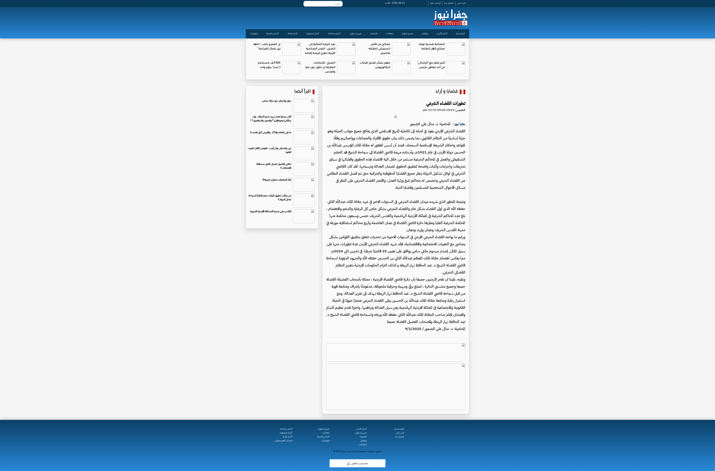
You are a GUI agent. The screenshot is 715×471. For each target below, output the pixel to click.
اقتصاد (374, 34)
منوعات (254, 34)
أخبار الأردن (441, 34)
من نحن (461, 3)
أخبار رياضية (272, 34)
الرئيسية (460, 34)
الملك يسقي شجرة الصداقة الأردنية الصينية (270, 211)
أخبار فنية (292, 34)
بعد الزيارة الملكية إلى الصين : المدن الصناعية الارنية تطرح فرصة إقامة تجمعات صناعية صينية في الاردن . (320, 53)
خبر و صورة (407, 34)
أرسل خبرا (435, 3)
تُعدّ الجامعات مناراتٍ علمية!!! (276, 180)
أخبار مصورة (312, 34)
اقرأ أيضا (302, 92)
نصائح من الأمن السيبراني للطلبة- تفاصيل (379, 49)
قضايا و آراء (447, 92)
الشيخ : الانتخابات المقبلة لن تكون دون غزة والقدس (320, 68)
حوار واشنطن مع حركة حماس (276, 101)
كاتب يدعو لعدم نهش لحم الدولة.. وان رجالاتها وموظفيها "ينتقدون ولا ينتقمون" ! (270, 118)
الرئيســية (399, 429)
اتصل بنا (448, 3)
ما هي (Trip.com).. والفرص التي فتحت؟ (270, 132)
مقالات (389, 34)
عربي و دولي (356, 34)
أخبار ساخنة (334, 34)
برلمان (425, 34)
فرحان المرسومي (283, 441)
